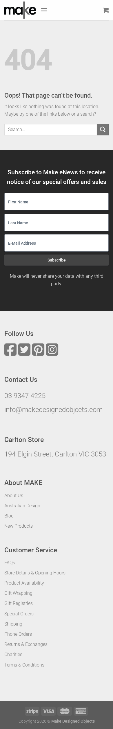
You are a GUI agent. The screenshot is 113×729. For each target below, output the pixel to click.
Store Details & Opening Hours (34, 573)
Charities (13, 654)
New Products (18, 526)
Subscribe (57, 260)
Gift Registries (18, 603)
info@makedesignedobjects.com (53, 410)
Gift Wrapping (18, 593)
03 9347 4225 (24, 396)
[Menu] (44, 10)
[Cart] (106, 10)
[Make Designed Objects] (20, 10)
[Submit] (103, 129)
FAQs (9, 562)
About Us (13, 495)
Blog (9, 516)
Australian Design (22, 505)
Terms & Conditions (24, 665)
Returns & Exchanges (26, 644)
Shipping (13, 624)
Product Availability (24, 583)
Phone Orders (18, 634)
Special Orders (19, 614)
